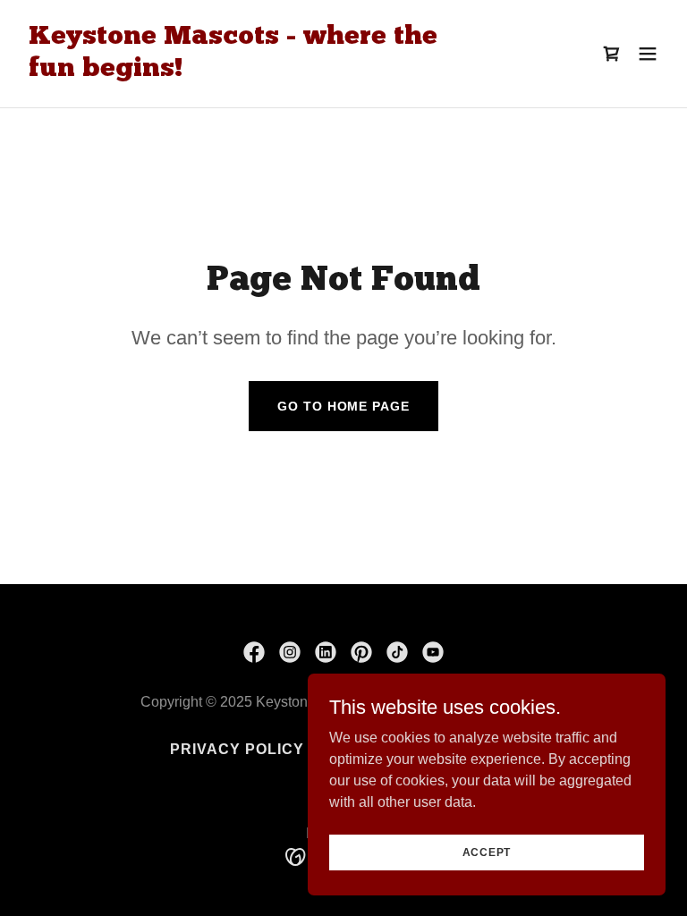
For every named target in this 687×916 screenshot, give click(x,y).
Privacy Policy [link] (237, 749)
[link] (247, 71)
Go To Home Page (343, 406)
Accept (487, 851)
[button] (648, 54)
